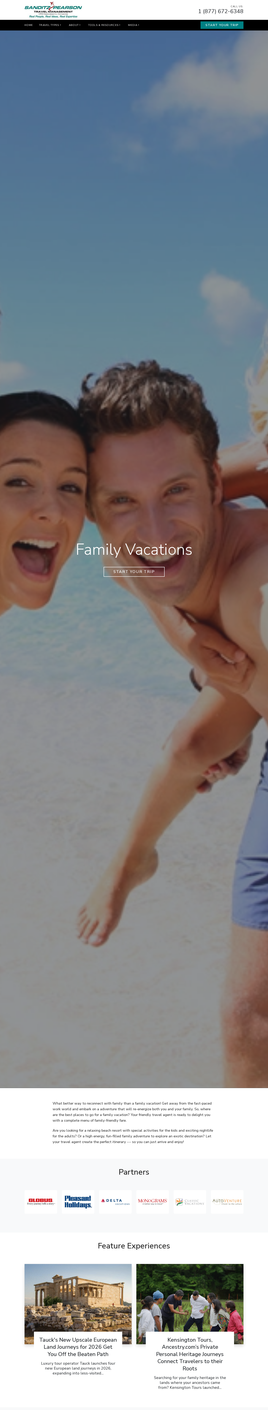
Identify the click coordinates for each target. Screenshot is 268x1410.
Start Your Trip (222, 25)
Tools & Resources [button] (103, 25)
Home (29, 25)
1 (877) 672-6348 (220, 11)
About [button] (74, 25)
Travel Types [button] (49, 25)
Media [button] (132, 25)
